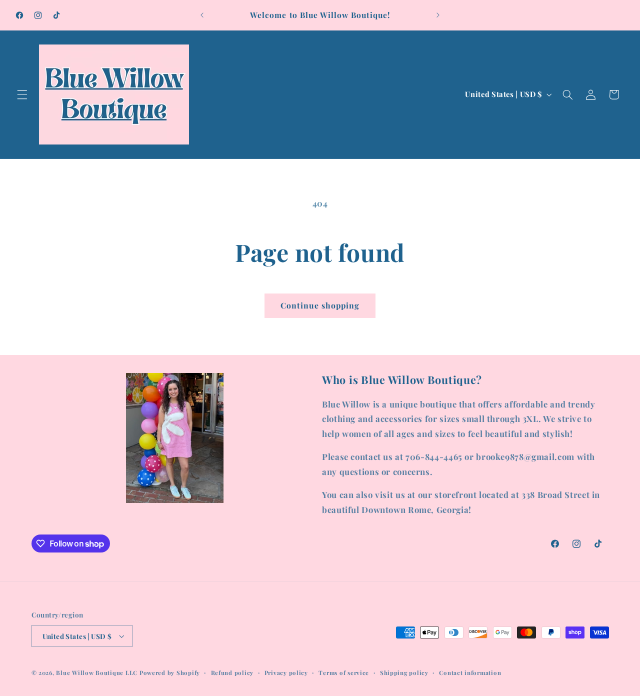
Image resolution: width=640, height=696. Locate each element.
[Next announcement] (438, 15)
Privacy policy (286, 672)
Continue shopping (320, 305)
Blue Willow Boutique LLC (97, 672)
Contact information (470, 672)
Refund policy (232, 672)
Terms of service (343, 672)
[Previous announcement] (202, 15)
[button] (22, 94)
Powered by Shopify (170, 672)
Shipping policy (404, 672)
